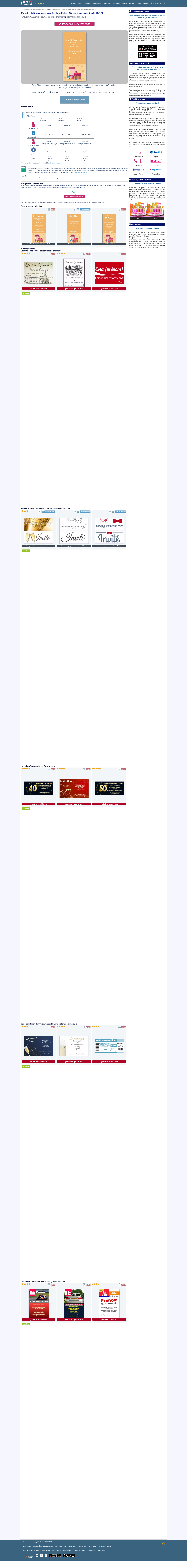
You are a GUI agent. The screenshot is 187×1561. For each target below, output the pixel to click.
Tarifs (53, 1550)
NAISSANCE (97, 3)
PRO (139, 3)
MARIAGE (87, 3)
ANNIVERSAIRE (76, 3)
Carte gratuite (46, 1550)
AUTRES (132, 3)
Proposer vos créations (104, 1546)
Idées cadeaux (82, 1546)
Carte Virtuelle (27, 1546)
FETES (124, 3)
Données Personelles (79, 1550)
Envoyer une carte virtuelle (74, 197)
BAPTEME (107, 3)
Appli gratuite (92, 1546)
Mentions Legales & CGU (64, 1550)
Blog (24, 1550)
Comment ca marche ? (33, 1550)
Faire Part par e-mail (60, 1546)
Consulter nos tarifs (55, 163)
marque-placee (82, 172)
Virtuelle (145, 3)
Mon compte (156, 3)
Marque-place (72, 1546)
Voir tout (26, 293)
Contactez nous (91, 1550)
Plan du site (101, 1550)
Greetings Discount (30, 1556)
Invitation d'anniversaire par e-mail (43, 1546)
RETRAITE (116, 3)
